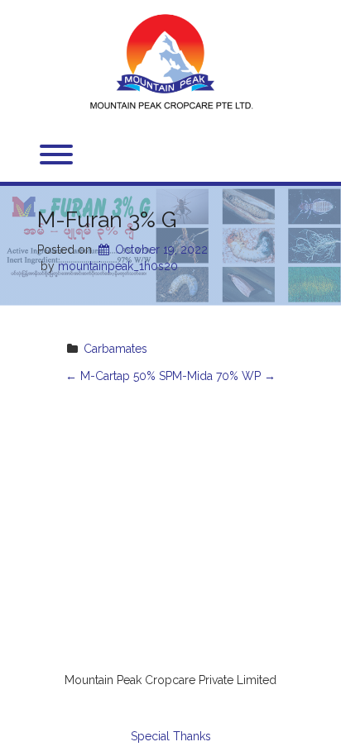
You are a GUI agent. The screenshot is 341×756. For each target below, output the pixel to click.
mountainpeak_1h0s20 (118, 266)
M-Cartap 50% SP (118, 376)
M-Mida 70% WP (224, 376)
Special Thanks (171, 736)
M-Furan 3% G (106, 219)
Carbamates (115, 348)
